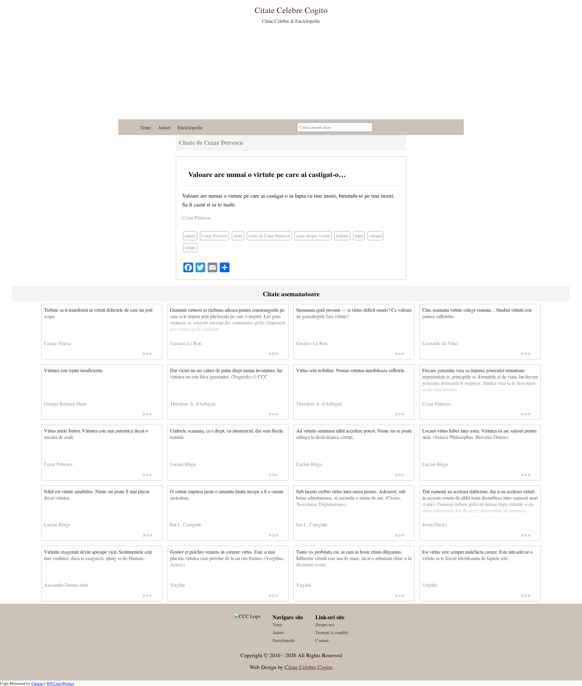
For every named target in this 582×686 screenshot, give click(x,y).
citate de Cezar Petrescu (269, 236)
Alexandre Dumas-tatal (66, 585)
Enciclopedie (190, 127)
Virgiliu (177, 585)
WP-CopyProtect (60, 683)
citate (237, 236)
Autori (164, 127)
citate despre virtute (313, 236)
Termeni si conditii (331, 632)
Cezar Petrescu (196, 217)
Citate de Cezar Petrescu (211, 142)
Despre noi (324, 624)
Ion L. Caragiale (185, 524)
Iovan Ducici (434, 524)
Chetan (37, 683)
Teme (145, 127)
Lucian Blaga (183, 464)
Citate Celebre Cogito (309, 667)
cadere (190, 236)
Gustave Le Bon (185, 343)
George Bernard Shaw (65, 403)
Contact (322, 640)
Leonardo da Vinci (440, 343)
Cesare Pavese (57, 343)
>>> (147, 353)
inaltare (342, 236)
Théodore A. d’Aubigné (193, 403)
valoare (375, 236)
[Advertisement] (291, 73)
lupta (359, 236)
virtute (190, 247)
